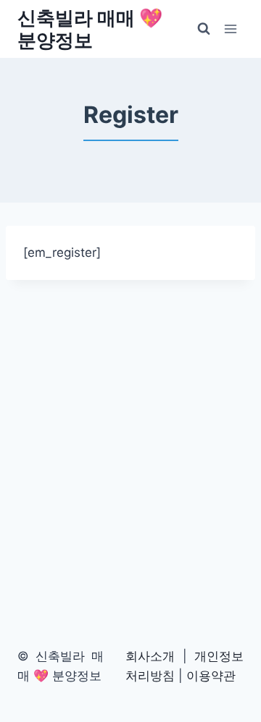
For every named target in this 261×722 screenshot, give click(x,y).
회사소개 (150, 656)
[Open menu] (230, 28)
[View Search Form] (204, 29)
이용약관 (211, 675)
